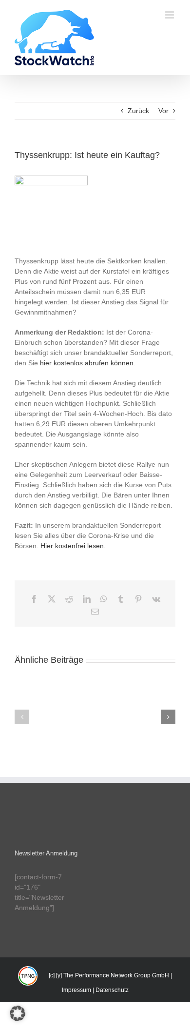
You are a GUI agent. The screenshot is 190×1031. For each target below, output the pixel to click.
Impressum (76, 990)
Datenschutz (112, 990)
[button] (22, 717)
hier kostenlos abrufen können (86, 363)
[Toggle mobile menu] (170, 15)
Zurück (138, 111)
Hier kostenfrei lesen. (73, 546)
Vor (163, 111)
